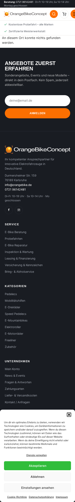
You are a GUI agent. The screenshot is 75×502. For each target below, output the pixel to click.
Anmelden (37, 113)
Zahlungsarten (14, 388)
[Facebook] (9, 210)
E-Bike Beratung (15, 232)
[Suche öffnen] (54, 14)
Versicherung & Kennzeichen (24, 265)
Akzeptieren (37, 466)
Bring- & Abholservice (19, 271)
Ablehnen (37, 477)
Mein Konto (12, 369)
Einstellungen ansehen (37, 488)
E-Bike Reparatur (16, 245)
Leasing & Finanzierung (20, 258)
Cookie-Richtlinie (17, 496)
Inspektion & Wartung (19, 251)
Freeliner (10, 340)
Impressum (62, 496)
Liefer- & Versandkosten (21, 395)
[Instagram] (19, 210)
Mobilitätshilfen (15, 300)
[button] (69, 415)
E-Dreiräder (12, 307)
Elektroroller (13, 327)
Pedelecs (11, 294)
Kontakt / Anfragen (17, 402)
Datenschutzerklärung (41, 496)
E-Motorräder (14, 333)
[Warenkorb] (64, 14)
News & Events (15, 375)
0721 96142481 (24, 1)
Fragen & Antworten (18, 382)
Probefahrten (13, 238)
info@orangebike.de (18, 185)
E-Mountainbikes (16, 320)
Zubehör (10, 346)
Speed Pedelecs (15, 313)
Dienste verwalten (36, 455)
